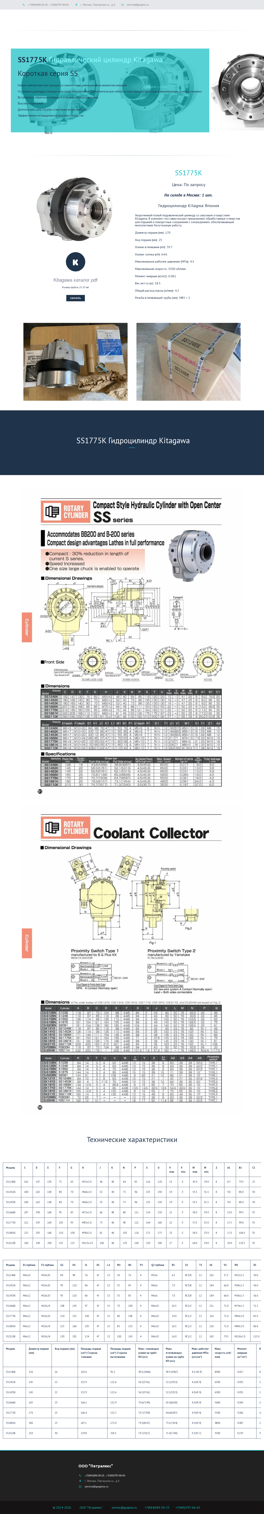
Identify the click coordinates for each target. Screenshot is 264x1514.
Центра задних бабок (144, 18)
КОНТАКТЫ (222, 18)
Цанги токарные (107, 18)
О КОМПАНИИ (198, 18)
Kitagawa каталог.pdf (76, 279)
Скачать (75, 298)
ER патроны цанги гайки (67, 18)
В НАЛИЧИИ (175, 18)
